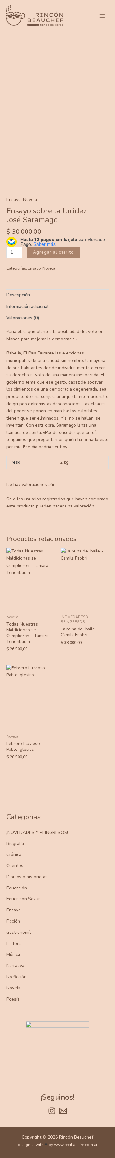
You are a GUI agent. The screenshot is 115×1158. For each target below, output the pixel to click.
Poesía (12, 999)
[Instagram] (52, 1111)
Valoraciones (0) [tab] (22, 318)
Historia (14, 944)
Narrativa (15, 966)
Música (13, 954)
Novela (13, 988)
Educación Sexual (24, 899)
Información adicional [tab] (27, 306)
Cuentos (14, 866)
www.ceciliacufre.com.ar (75, 1144)
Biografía (15, 844)
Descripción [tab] (18, 295)
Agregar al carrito (53, 252)
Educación (16, 888)
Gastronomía (19, 932)
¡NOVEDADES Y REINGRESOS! (37, 832)
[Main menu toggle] (102, 16)
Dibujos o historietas (27, 877)
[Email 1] (63, 1111)
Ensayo (13, 910)
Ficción (13, 921)
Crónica (13, 854)
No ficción (16, 977)
